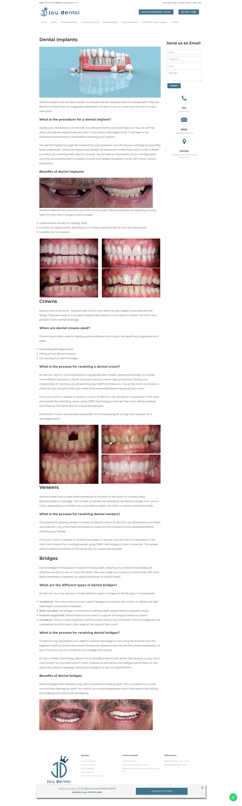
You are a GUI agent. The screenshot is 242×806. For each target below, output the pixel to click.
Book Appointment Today (156, 12)
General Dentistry (88, 761)
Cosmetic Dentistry (89, 765)
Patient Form (188, 12)
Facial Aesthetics (88, 768)
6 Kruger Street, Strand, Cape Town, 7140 (182, 3)
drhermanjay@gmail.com (136, 765)
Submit (174, 86)
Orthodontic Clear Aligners (92, 776)
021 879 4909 (49, 3)
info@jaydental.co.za (69, 3)
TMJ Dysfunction (87, 772)
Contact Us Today (162, 791)
